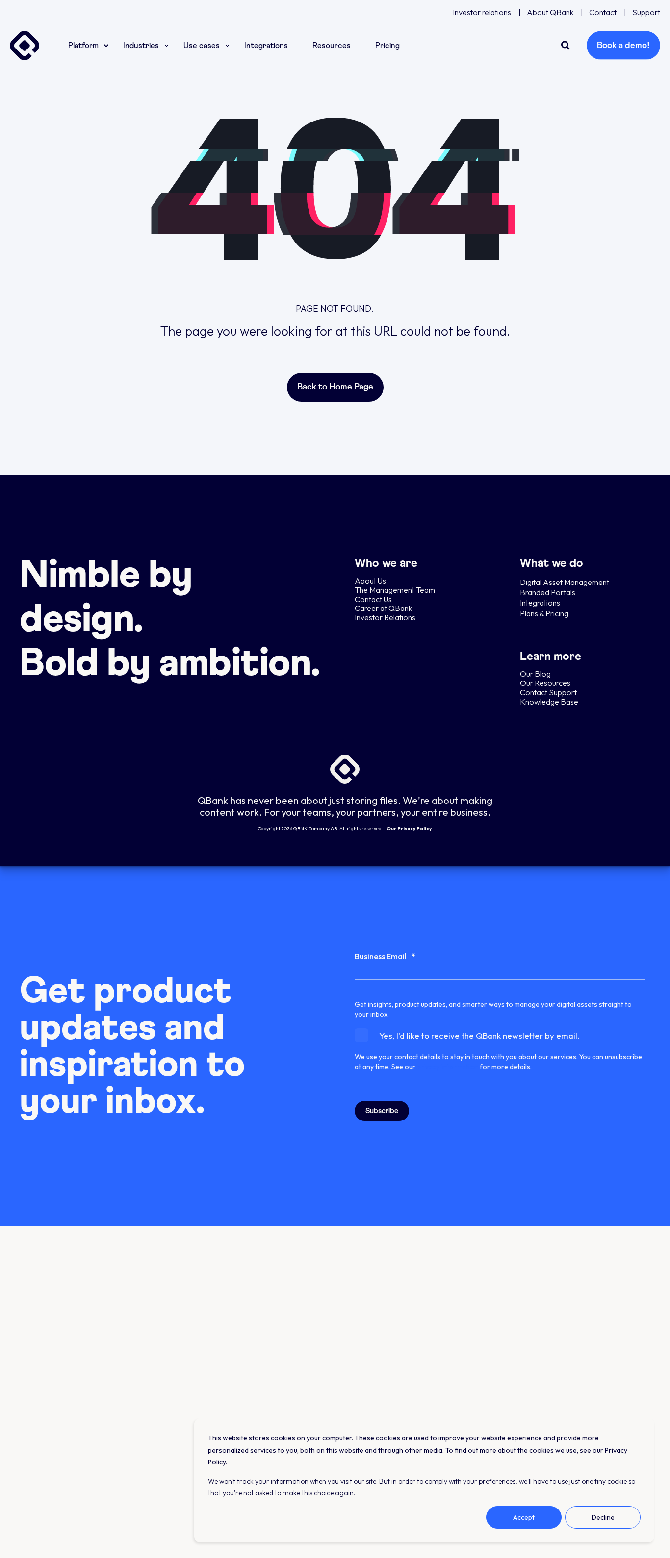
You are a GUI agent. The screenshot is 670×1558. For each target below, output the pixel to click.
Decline (603, 1517)
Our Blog (535, 674)
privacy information (447, 1066)
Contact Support (548, 692)
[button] (19, 1538)
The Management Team (395, 590)
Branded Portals (547, 592)
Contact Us (373, 599)
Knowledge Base (549, 701)
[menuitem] (482, 12)
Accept (524, 1517)
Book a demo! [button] (623, 45)
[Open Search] (566, 44)
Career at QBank (383, 608)
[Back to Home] (24, 45)
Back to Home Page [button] (335, 387)
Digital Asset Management (565, 582)
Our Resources (545, 683)
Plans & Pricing (544, 613)
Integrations (540, 603)
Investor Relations (385, 617)
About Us (370, 580)
